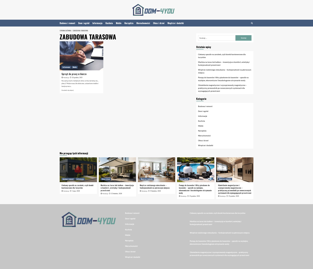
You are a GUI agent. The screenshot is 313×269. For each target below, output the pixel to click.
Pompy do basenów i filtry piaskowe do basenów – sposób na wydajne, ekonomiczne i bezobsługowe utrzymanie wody (223, 78)
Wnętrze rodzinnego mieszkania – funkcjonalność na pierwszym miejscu (224, 71)
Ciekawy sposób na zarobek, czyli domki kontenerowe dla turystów (222, 55)
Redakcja (66, 78)
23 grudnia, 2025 (194, 196)
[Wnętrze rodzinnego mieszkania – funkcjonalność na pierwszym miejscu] (156, 169)
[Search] (251, 23)
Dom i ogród (83, 23)
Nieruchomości (143, 23)
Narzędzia (128, 23)
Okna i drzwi (158, 23)
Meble (118, 23)
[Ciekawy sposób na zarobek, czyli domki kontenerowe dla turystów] (78, 169)
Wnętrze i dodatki (176, 23)
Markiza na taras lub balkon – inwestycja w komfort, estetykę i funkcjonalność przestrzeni (224, 63)
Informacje (97, 23)
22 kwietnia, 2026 (116, 193)
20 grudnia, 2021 (77, 77)
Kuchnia (109, 23)
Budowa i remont (67, 23)
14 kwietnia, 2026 (155, 191)
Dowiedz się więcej (67, 90)
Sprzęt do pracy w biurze (74, 74)
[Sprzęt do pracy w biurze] (81, 55)
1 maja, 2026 (76, 191)
